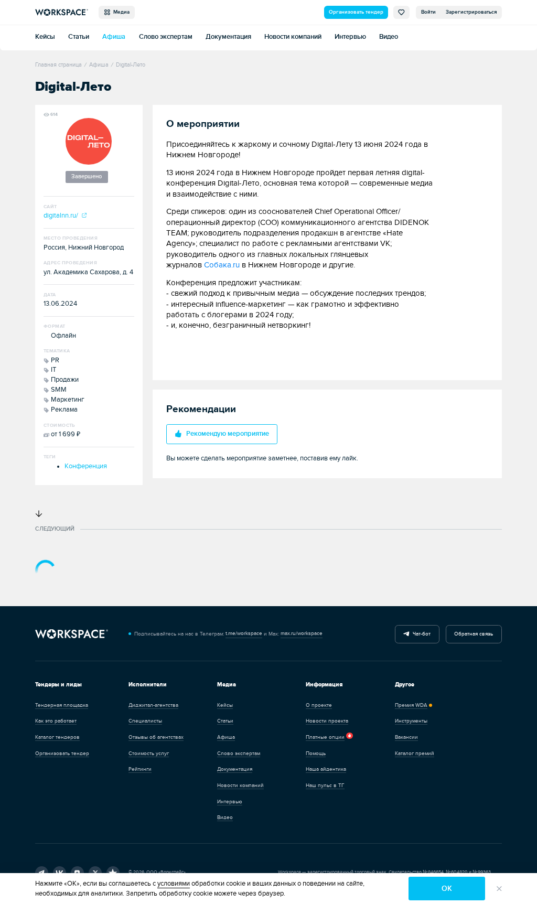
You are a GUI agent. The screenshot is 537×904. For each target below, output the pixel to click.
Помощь (316, 753)
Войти (428, 12)
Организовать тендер (356, 12)
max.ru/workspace (302, 633)
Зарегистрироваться (471, 12)
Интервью (350, 37)
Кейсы (45, 37)
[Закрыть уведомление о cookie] (499, 888)
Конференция (86, 466)
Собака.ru (222, 265)
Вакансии (406, 737)
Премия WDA (411, 705)
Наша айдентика (326, 769)
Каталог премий (414, 753)
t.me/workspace (243, 633)
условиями (173, 883)
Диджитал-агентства (153, 705)
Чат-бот (420, 634)
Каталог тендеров (57, 737)
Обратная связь (473, 634)
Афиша (113, 37)
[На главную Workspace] (71, 634)
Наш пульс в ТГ (325, 785)
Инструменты (411, 721)
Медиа (120, 12)
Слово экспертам (165, 37)
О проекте (319, 705)
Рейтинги (140, 769)
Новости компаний (292, 37)
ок (447, 888)
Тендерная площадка (61, 705)
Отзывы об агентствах (156, 737)
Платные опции (325, 737)
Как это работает (56, 721)
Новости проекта (327, 721)
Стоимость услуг (148, 753)
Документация (228, 37)
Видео (388, 37)
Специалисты (145, 721)
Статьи (78, 37)
